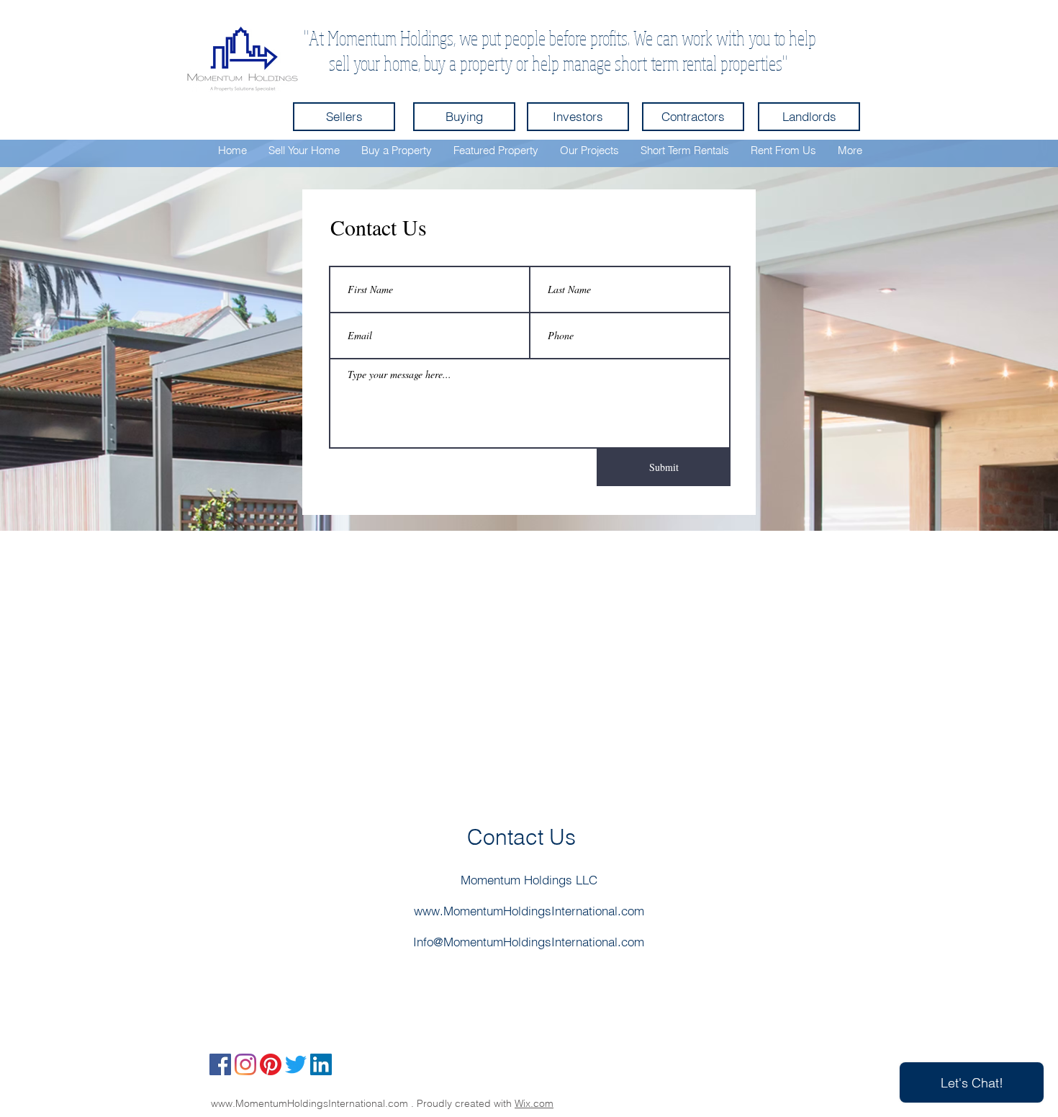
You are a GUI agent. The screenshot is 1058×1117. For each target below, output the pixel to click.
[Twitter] (296, 1064)
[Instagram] (245, 1064)
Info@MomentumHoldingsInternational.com (528, 941)
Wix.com (534, 1103)
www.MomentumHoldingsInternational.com (529, 910)
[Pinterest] (270, 1064)
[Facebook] (220, 1064)
